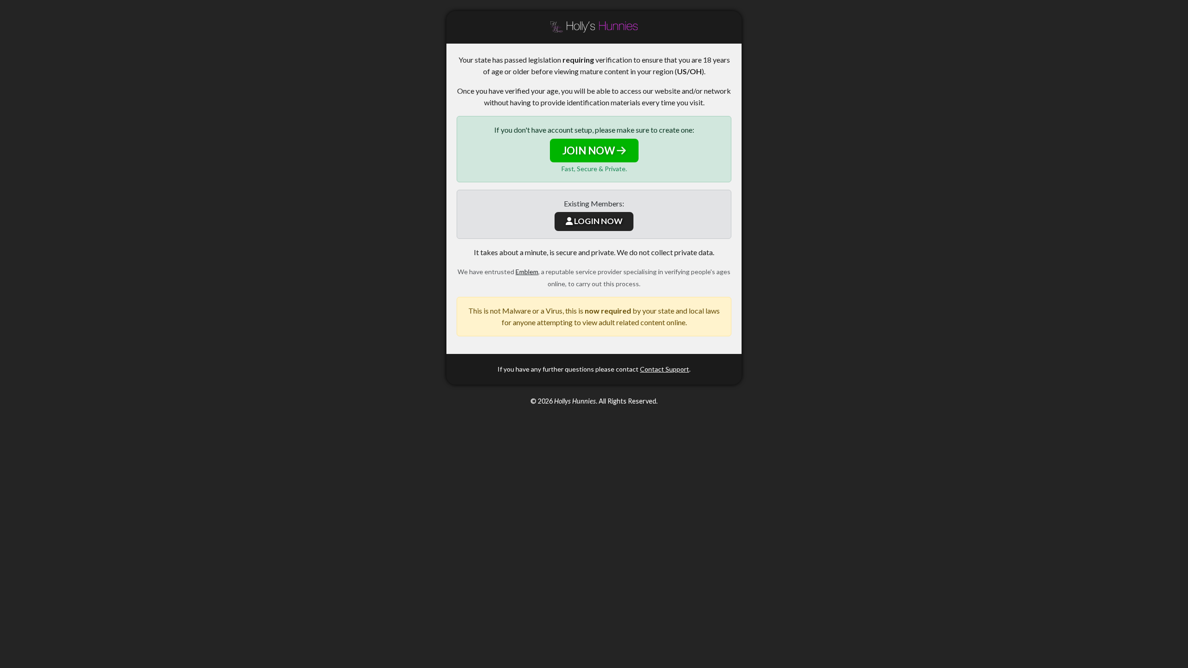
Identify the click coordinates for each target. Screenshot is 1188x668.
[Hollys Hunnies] (594, 27)
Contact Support (664, 369)
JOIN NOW (589, 150)
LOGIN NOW (597, 221)
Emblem (527, 272)
